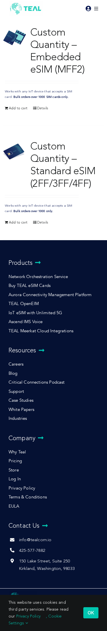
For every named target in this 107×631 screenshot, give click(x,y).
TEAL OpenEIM (24, 304)
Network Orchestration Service (38, 277)
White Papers (21, 410)
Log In (15, 479)
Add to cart (18, 108)
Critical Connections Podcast (37, 382)
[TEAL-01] (26, 3)
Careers (16, 364)
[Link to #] (88, 8)
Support (16, 392)
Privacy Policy (22, 488)
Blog (13, 373)
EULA (14, 506)
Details (42, 108)
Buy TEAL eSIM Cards (30, 286)
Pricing (15, 461)
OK (91, 613)
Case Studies (21, 400)
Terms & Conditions (28, 497)
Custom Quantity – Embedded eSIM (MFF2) (57, 50)
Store (14, 470)
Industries (18, 419)
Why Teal (17, 452)
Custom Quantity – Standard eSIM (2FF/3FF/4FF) (63, 164)
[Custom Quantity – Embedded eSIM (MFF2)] (14, 37)
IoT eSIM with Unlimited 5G (35, 313)
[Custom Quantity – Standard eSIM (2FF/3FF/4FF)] (14, 151)
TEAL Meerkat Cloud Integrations (41, 331)
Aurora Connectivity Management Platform (50, 295)
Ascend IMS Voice (26, 322)
